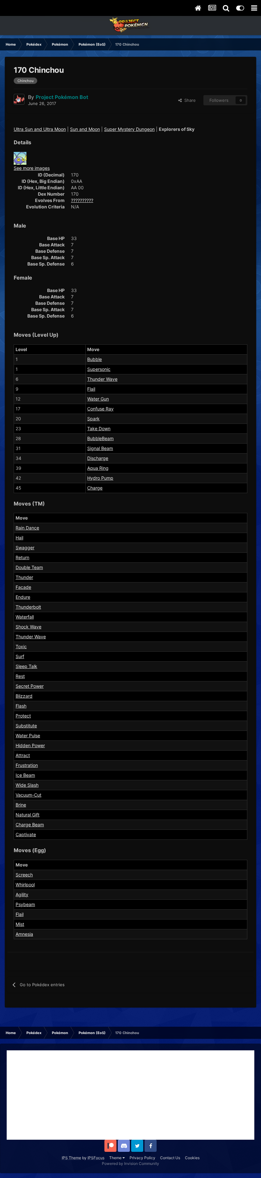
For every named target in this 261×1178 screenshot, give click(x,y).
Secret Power (30, 686)
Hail (19, 537)
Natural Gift (27, 814)
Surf (20, 656)
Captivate (26, 834)
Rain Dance (27, 527)
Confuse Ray (100, 408)
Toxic (21, 646)
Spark (93, 418)
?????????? (82, 200)
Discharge (97, 458)
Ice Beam (25, 775)
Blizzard (24, 696)
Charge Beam (30, 824)
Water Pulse (28, 735)
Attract (23, 755)
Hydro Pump (100, 478)
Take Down (98, 428)
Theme (116, 1157)
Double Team (29, 567)
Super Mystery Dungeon (129, 129)
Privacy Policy (142, 1157)
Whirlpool (25, 884)
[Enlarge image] (20, 158)
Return (22, 557)
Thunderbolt (28, 607)
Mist (20, 924)
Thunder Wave (102, 379)
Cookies (192, 1157)
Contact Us (170, 1157)
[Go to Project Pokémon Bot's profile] (19, 99)
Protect (23, 715)
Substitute (26, 725)
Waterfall (25, 616)
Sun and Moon (85, 129)
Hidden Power (30, 745)
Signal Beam (100, 448)
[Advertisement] (130, 1095)
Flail (91, 389)
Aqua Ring (98, 468)
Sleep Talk (26, 666)
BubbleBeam (100, 438)
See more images (32, 168)
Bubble (94, 359)
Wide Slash (27, 785)
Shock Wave (28, 626)
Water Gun (98, 398)
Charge (94, 488)
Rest (20, 676)
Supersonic (98, 369)
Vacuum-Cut (28, 795)
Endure (23, 597)
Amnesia (24, 934)
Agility (22, 894)
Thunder (24, 577)
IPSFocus (96, 1157)
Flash (21, 706)
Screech (24, 874)
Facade (23, 587)
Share (189, 100)
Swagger (25, 547)
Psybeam (25, 904)
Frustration (27, 765)
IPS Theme (71, 1157)
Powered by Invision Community (130, 1163)
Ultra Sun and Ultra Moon (40, 129)
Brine (21, 804)
